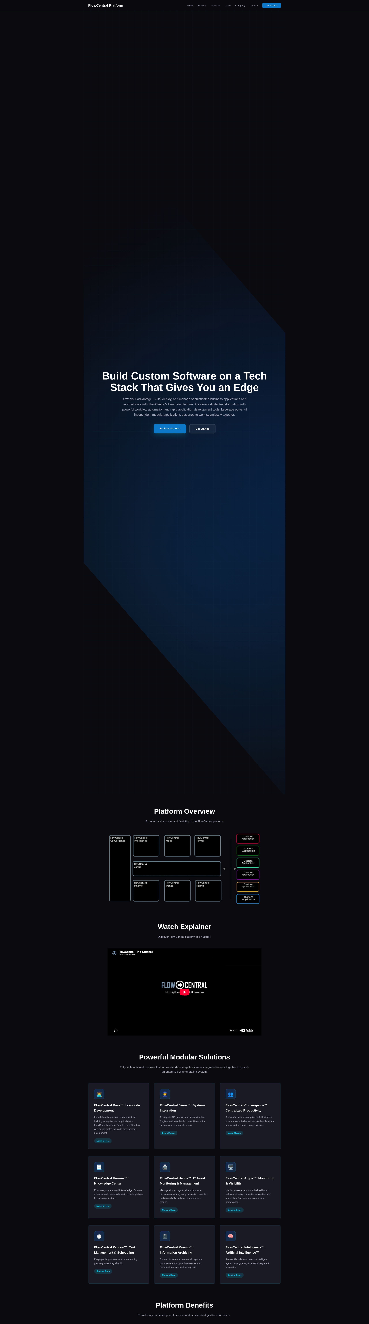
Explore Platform (169, 428)
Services (215, 5)
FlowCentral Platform (105, 5)
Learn (228, 5)
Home (190, 5)
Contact (254, 5)
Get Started (271, 5)
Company (240, 5)
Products (202, 5)
